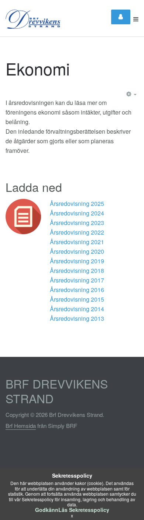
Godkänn (46, 509)
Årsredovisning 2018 (77, 270)
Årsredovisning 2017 (77, 280)
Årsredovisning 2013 (77, 318)
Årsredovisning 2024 (78, 213)
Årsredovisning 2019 (77, 261)
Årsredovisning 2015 (77, 299)
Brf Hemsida (21, 425)
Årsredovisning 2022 (77, 232)
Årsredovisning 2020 (77, 251)
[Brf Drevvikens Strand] (33, 19)
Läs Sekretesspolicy (83, 509)
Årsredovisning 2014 (77, 309)
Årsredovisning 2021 (77, 242)
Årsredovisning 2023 (77, 222)
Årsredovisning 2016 (77, 289)
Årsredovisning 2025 (78, 203)
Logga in (120, 17)
